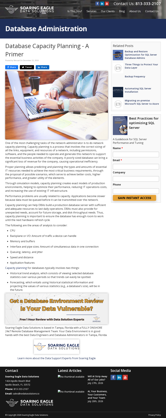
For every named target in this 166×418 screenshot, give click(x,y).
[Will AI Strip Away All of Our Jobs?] (71, 377)
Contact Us (152, 11)
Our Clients (108, 11)
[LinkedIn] (102, 3)
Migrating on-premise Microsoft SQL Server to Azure (142, 102)
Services (91, 11)
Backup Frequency (135, 76)
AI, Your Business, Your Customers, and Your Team (97, 394)
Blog (122, 11)
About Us (135, 11)
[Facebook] (97, 3)
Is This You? (74, 11)
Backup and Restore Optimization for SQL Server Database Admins (141, 54)
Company (119, 172)
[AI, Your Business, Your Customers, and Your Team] (71, 391)
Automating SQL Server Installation (138, 90)
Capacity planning (16, 268)
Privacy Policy (154, 415)
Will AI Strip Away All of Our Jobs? (97, 378)
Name (118, 148)
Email (117, 160)
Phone (117, 184)
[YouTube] (107, 3)
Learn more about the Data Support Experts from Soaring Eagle (57, 358)
